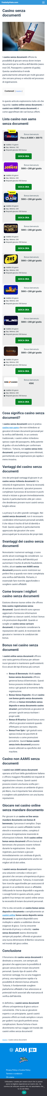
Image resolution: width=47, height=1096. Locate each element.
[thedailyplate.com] (9, 2)
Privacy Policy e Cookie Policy (18, 1070)
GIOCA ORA (23, 156)
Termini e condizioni (14, 1074)
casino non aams (10, 427)
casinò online (8, 915)
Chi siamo (10, 1077)
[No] (44, 1087)
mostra (18, 91)
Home (4, 1040)
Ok (24, 1092)
